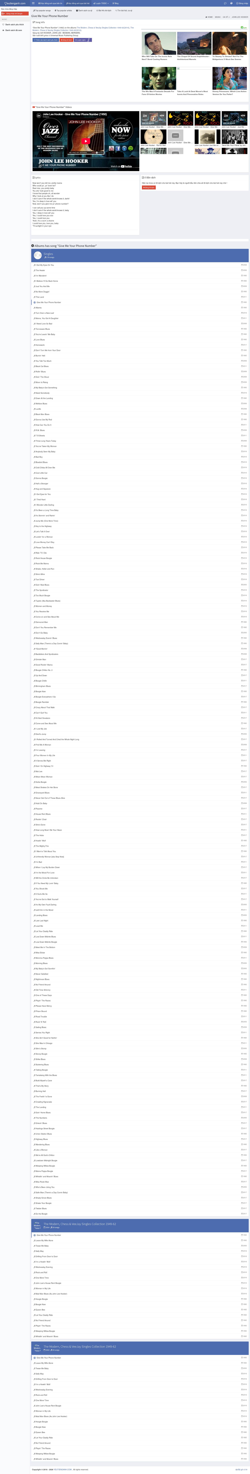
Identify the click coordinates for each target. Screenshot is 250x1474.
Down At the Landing (141, 398)
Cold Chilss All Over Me (141, 467)
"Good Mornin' (141, 648)
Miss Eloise (141, 952)
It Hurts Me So (141, 894)
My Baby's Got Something (141, 387)
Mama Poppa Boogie (141, 1171)
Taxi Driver (141, 579)
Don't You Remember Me (141, 627)
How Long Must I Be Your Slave (141, 830)
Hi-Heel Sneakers (141, 718)
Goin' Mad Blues (141, 584)
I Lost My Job (141, 728)
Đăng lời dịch (67, 40)
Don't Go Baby (141, 632)
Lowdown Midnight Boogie (141, 1160)
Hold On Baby (141, 803)
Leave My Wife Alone (141, 1240)
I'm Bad (141, 862)
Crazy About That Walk (141, 707)
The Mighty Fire (141, 846)
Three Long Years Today (141, 441)
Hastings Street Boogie (141, 1128)
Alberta (141, 307)
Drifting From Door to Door (141, 1256)
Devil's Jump (141, 734)
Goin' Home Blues (141, 1112)
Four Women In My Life (141, 755)
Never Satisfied (141, 974)
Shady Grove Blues (141, 1197)
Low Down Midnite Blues (141, 936)
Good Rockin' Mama (141, 664)
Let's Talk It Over (141, 531)
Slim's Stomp (141, 1048)
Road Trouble (141, 1016)
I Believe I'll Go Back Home (141, 281)
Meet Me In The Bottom (141, 947)
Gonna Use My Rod (141, 419)
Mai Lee (141, 771)
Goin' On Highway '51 (141, 766)
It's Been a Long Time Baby (141, 510)
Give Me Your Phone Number (49, 16)
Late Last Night (141, 920)
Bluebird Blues (141, 462)
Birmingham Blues (141, 686)
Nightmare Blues (141, 979)
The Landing (141, 1107)
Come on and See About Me (141, 616)
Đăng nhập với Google (14, 13)
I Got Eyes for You (141, 494)
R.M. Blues (141, 430)
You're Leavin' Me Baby (141, 334)
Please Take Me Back (141, 547)
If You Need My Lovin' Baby (141, 883)
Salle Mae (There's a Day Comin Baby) (141, 1192)
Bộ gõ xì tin (242, 1469)
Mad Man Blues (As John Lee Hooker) (141, 1293)
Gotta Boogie (141, 782)
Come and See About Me (141, 723)
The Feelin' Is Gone (141, 1096)
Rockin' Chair (141, 819)
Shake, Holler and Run (141, 568)
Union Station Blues (141, 1133)
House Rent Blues (141, 814)
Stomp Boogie (141, 1054)
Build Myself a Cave (141, 1080)
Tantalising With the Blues (141, 1075)
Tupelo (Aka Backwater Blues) (141, 600)
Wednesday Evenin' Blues (141, 638)
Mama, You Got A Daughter (141, 318)
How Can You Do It (141, 425)
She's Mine (141, 574)
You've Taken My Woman (141, 446)
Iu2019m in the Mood (141, 910)
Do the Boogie (141, 1213)
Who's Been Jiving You (141, 1187)
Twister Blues (141, 1208)
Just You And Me (141, 286)
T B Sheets (141, 435)
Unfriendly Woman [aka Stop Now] (141, 856)
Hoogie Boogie (141, 1299)
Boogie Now (141, 691)
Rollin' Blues (141, 371)
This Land (141, 297)
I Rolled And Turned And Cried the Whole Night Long (141, 739)
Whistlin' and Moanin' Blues (141, 1176)
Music (218, 17)
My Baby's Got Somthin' (141, 968)
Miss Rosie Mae (141, 1181)
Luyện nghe (83, 40)
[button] (33, 3)
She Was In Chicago (141, 1043)
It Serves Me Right (141, 760)
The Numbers (141, 1117)
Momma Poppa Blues (141, 958)
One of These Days (141, 995)
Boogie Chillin (141, 680)
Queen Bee (141, 1309)
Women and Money (141, 606)
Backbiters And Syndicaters (141, 654)
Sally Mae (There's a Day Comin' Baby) (141, 643)
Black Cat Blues (141, 366)
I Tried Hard (141, 499)
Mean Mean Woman (141, 776)
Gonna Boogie (141, 478)
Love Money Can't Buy (141, 542)
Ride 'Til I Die (141, 552)
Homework (141, 345)
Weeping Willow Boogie (141, 1165)
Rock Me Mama (141, 563)
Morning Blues (141, 963)
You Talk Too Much (141, 361)
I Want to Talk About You (141, 851)
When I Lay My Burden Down (141, 867)
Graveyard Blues (141, 792)
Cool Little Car (141, 473)
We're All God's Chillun (141, 1155)
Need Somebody (141, 393)
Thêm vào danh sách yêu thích (47, 40)
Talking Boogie (141, 1070)
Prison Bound (141, 1011)
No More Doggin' (141, 291)
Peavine (141, 808)
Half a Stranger (141, 483)
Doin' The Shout (141, 377)
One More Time (141, 1277)
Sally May (141, 1251)
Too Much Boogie (141, 595)
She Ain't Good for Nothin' (141, 1038)
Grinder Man (141, 659)
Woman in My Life (141, 1288)
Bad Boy (141, 457)
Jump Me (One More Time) (141, 521)
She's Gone (141, 824)
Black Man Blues (141, 414)
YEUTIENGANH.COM (63, 1469)
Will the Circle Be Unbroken (141, 878)
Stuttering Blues (141, 1064)
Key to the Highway (141, 526)
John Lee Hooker (240, 17)
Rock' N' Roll (141, 1022)
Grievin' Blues (141, 1123)
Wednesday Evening (141, 1267)
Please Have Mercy (141, 1006)
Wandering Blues (141, 1144)
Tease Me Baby (141, 1245)
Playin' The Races (141, 1000)
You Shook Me (141, 888)
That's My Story (141, 1086)
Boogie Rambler (141, 702)
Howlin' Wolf (141, 840)
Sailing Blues (141, 1027)
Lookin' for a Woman (141, 536)
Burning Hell (141, 1091)
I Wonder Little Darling (141, 505)
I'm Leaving (141, 750)
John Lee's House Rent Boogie (141, 1283)
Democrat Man (141, 622)
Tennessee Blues (141, 329)
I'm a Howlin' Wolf (141, 1261)
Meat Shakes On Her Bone (141, 787)
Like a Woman (141, 1149)
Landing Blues (141, 915)
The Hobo (141, 835)
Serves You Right (141, 1032)
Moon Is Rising (141, 382)
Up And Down (141, 675)
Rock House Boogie (141, 558)
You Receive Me (141, 611)
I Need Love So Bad (141, 323)
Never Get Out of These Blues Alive (141, 798)
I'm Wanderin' (141, 275)
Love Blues (141, 339)
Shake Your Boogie (141, 1203)
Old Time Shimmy (141, 990)
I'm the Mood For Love (141, 872)
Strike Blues (141, 1059)
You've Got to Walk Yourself (141, 899)
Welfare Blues (141, 403)
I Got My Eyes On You (141, 265)
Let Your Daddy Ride (141, 931)
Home (210, 17)
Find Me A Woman (141, 744)
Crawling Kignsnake (141, 1101)
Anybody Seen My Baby (141, 451)
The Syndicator (141, 590)
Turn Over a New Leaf (141, 313)
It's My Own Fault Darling (141, 904)
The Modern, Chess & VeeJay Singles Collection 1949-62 (103, 27)
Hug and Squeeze (141, 489)
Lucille (141, 409)
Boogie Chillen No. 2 (141, 670)
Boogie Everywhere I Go (141, 696)
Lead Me (141, 926)
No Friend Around (141, 984)
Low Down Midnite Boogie (141, 942)
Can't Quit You (141, 712)
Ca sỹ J (226, 17)
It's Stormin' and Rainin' (141, 515)
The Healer (141, 270)
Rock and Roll (141, 1272)
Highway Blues (141, 1139)
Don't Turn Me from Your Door (141, 350)
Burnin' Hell (141, 355)
